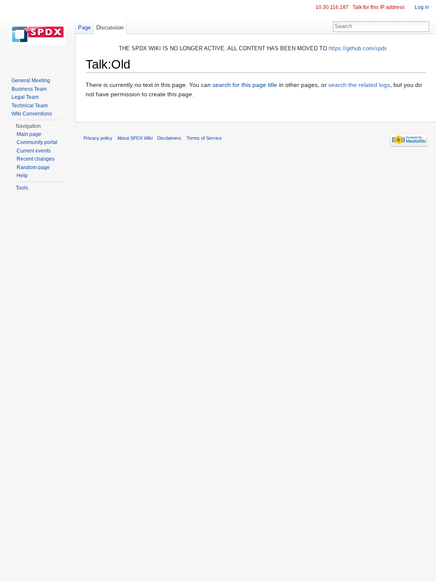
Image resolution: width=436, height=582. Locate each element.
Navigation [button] (28, 126)
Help (22, 176)
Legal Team (25, 97)
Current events (34, 151)
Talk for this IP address (378, 7)
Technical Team (29, 106)
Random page (33, 167)
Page (84, 27)
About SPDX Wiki (134, 138)
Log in (422, 7)
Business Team (29, 89)
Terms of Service (204, 138)
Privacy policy (97, 138)
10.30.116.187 (332, 7)
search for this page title (244, 84)
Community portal (37, 142)
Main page (29, 134)
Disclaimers (169, 138)
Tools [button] (22, 188)
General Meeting (30, 81)
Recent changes (35, 159)
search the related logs (359, 84)
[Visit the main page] (37, 34)
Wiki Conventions (31, 114)
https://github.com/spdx (358, 48)
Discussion (109, 27)
